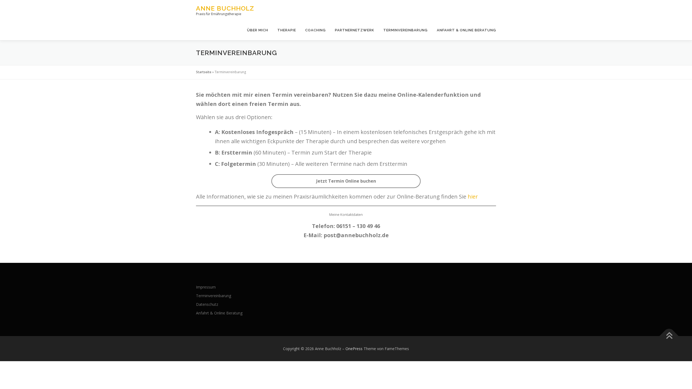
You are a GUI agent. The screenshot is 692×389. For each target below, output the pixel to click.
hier (473, 196)
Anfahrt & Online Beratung (466, 30)
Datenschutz (207, 304)
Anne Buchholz (225, 8)
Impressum (206, 287)
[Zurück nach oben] (669, 336)
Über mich (257, 30)
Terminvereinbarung (405, 30)
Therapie (286, 30)
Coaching (315, 30)
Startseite (203, 72)
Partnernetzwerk (354, 30)
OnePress (353, 348)
